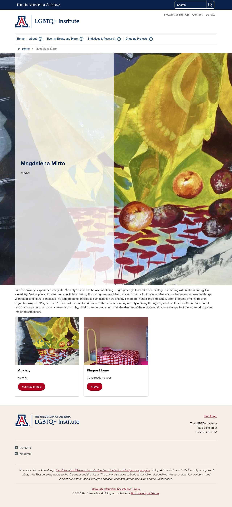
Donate (210, 14)
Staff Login (210, 416)
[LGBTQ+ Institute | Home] (47, 21)
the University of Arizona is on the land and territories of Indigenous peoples (103, 470)
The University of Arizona (145, 493)
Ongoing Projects (136, 39)
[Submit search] (210, 5)
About (33, 39)
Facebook (25, 448)
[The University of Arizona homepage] (39, 4)
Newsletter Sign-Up (176, 14)
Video (94, 386)
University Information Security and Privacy (116, 489)
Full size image (31, 386)
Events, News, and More (62, 39)
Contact (197, 14)
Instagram (25, 454)
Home (21, 39)
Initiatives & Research (101, 39)
